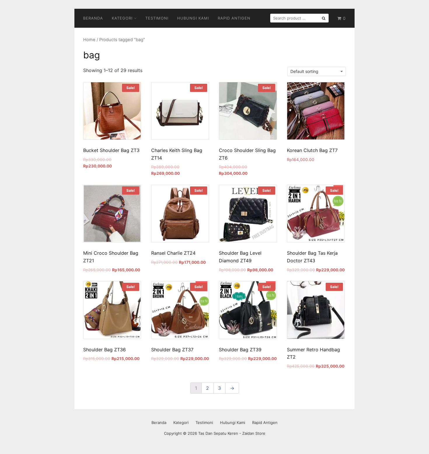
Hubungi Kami (193, 18)
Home (89, 39)
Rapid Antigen (234, 18)
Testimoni (156, 18)
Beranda (93, 18)
